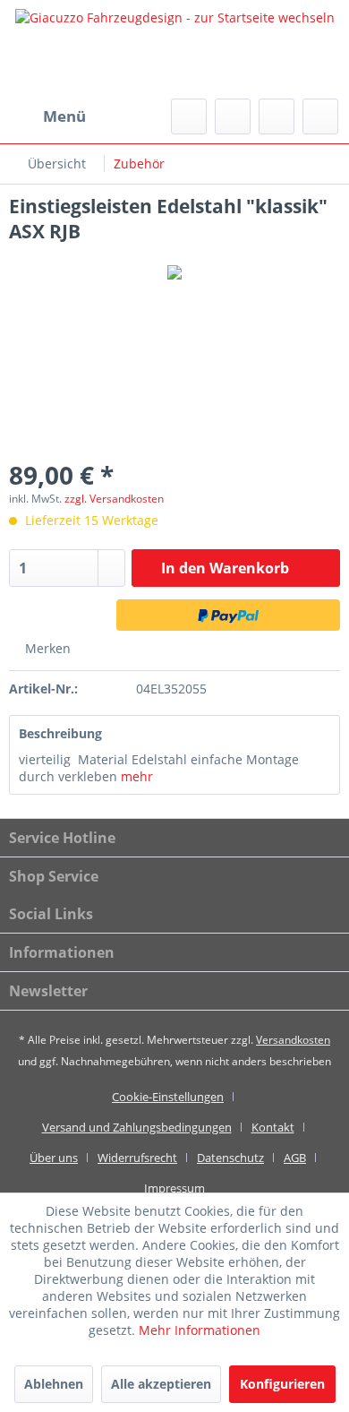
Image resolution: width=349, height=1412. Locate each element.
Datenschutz (230, 1157)
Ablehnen (53, 1383)
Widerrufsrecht (137, 1157)
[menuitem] (47, 116)
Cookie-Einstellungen (168, 1097)
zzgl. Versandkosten (114, 498)
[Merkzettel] (233, 116)
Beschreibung (60, 733)
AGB (295, 1157)
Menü (64, 116)
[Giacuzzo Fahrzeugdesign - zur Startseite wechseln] (174, 49)
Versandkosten (293, 1039)
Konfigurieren (282, 1383)
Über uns (54, 1157)
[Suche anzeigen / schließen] (189, 116)
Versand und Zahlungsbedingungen (137, 1127)
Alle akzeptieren (161, 1383)
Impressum (174, 1188)
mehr (137, 776)
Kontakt (272, 1127)
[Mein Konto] (276, 116)
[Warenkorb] (320, 116)
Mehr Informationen (199, 1330)
